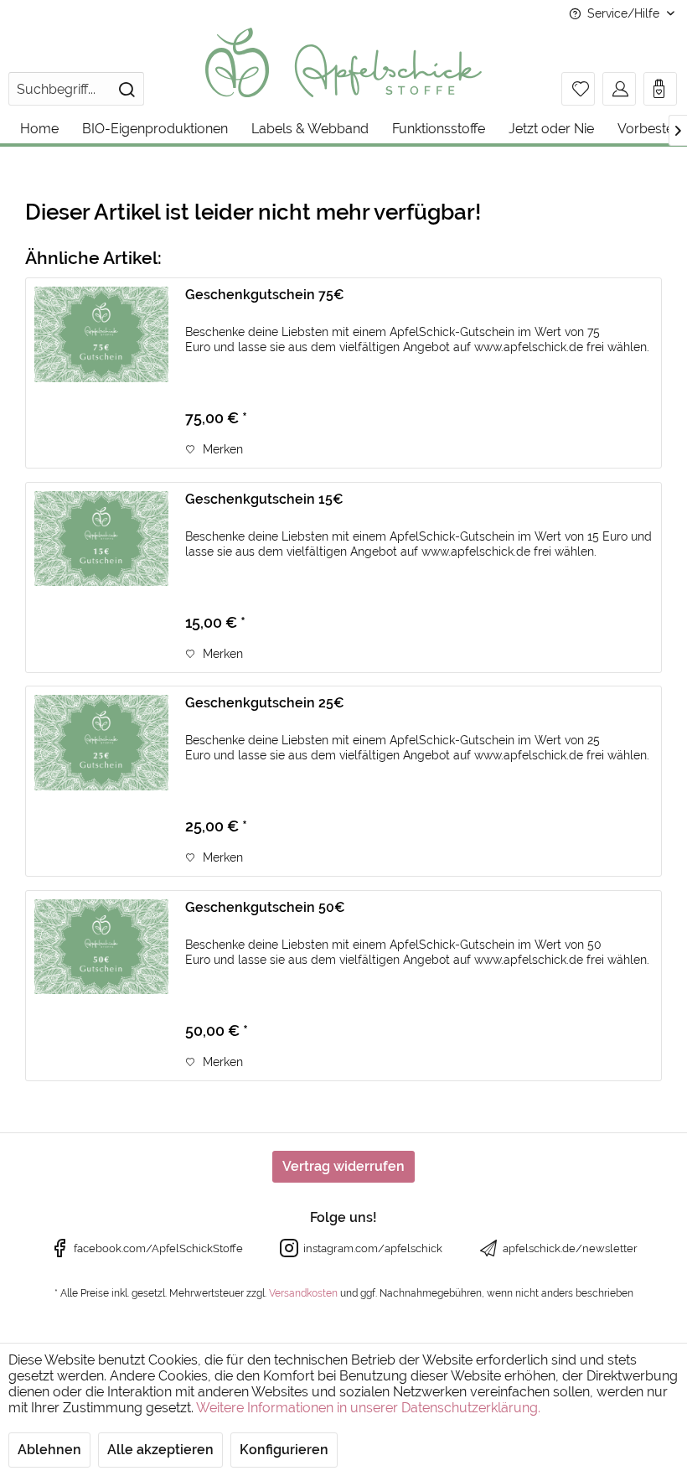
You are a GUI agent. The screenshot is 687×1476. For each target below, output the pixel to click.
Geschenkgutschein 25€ (264, 703)
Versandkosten (303, 1293)
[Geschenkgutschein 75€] (101, 373)
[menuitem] (76, 89)
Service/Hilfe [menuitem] (623, 13)
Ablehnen (49, 1450)
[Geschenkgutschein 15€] (101, 577)
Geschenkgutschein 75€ (264, 295)
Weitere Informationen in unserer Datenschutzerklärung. (368, 1408)
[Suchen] (126, 89)
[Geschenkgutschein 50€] (101, 985)
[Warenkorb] (660, 89)
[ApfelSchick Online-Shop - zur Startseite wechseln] (344, 62)
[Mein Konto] (619, 89)
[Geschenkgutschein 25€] (101, 781)
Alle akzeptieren (160, 1450)
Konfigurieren (284, 1450)
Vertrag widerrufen (343, 1166)
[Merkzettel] (578, 89)
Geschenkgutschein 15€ (264, 499)
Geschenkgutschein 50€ (265, 907)
